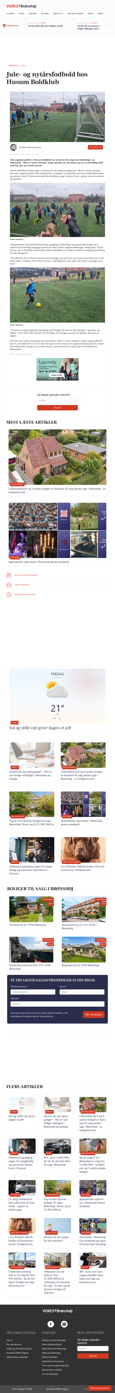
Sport (90, 14)
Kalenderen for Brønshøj (54, 1348)
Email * (63, 986)
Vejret (100, 14)
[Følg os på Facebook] (50, 1324)
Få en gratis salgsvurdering (55, 1365)
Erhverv (32, 14)
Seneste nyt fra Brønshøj (54, 1340)
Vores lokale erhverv (52, 1344)
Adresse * (15, 998)
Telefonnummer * (19, 986)
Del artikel (93, 147)
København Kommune (53, 1361)
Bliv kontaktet (93, 1014)
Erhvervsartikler (50, 1357)
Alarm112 (10, 14)
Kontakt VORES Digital (17, 1352)
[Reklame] (57, 369)
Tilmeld (57, 407)
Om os (9, 1340)
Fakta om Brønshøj (51, 1352)
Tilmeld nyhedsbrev (100, 1388)
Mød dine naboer (75, 14)
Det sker (45, 14)
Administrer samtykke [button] (17, 1357)
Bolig (21, 14)
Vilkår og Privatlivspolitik (19, 1348)
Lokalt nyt (58, 14)
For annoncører (14, 1344)
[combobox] (12, 1004)
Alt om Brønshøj (50, 1374)
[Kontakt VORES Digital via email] (64, 1324)
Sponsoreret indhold (52, 1369)
